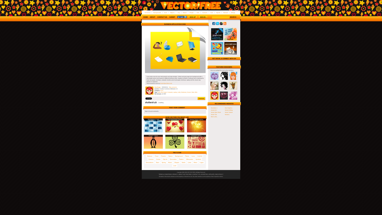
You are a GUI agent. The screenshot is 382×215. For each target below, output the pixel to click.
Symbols (198, 159)
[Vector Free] (191, 9)
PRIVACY (175, 174)
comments (173, 87)
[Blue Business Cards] (153, 132)
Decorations (149, 162)
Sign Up (193, 17)
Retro (195, 162)
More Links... (214, 116)
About (152, 17)
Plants (187, 156)
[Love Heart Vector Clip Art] (174, 132)
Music (170, 162)
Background (179, 156)
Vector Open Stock (216, 112)
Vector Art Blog (229, 110)
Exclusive (147, 12)
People (192, 12)
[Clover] (174, 148)
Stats (192, 92)
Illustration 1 (214, 108)
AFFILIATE (211, 174)
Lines (189, 162)
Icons (165, 12)
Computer (170, 92)
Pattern (181, 159)
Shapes (176, 162)
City (179, 12)
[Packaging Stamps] (196, 148)
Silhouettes (189, 159)
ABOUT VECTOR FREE (185, 174)
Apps (159, 92)
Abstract (225, 12)
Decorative (173, 159)
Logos (202, 162)
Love (174, 165)
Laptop (175, 92)
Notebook (183, 92)
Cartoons (204, 12)
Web (196, 92)
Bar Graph (164, 92)
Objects (172, 12)
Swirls (183, 162)
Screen (189, 92)
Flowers (163, 156)
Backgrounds (157, 12)
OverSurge (157, 87)
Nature (185, 12)
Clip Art (218, 12)
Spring (164, 162)
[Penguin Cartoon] (153, 148)
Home (145, 17)
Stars (157, 162)
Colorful (199, 156)
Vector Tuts (214, 114)
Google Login (188, 16)
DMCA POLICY (219, 174)
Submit (172, 17)
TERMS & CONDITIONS (165, 174)
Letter (179, 92)
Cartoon (151, 159)
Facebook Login (180, 16)
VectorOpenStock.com (166, 83)
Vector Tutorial (229, 112)
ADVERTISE (204, 174)
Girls (198, 12)
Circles (158, 159)
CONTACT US (196, 174)
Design (233, 12)
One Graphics (228, 108)
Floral (156, 156)
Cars (211, 12)
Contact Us (162, 17)
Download (201, 98)
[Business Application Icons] (175, 72)
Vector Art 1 (214, 110)
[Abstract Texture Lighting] (196, 132)
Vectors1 (227, 114)
